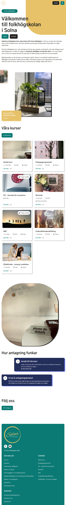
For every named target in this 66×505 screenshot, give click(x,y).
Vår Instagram (7, 408)
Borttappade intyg (9, 486)
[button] (62, 3)
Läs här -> (6, 118)
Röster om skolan (9, 469)
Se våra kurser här (26, 369)
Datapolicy (7, 482)
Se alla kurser (7, 135)
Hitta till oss (7, 501)
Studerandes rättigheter (11, 466)
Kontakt (13, 36)
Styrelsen (6, 463)
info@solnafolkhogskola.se (12, 495)
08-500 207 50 (8, 498)
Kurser (5, 36)
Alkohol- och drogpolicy (11, 479)
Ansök (56, 3)
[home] (10, 3)
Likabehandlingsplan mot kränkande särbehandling (18, 476)
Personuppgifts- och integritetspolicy (14, 473)
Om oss (6, 460)
